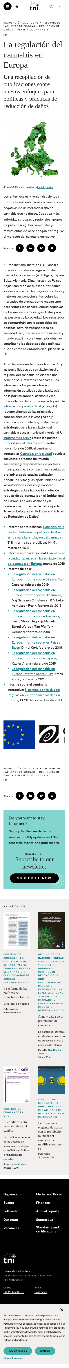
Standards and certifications (47, 1229)
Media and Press (49, 1194)
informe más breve (17, 438)
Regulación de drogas (21, 22)
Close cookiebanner (62, 1310)
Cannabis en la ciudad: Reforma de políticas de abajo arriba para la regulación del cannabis (36, 532)
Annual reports (47, 1211)
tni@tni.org (41, 1292)
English (41, 187)
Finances (43, 1203)
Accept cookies (18, 1350)
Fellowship (11, 1211)
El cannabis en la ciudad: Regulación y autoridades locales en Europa (34, 695)
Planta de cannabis (33, 29)
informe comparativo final (22, 406)
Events (8, 1203)
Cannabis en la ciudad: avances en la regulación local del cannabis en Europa (36, 558)
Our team (10, 1220)
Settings (45, 1350)
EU (5, 34)
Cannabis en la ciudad (36, 454)
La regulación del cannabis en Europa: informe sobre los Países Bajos (36, 642)
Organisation (13, 1194)
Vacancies (11, 1228)
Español (49, 187)
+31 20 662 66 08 (13, 1292)
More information (13, 1358)
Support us (44, 1220)
